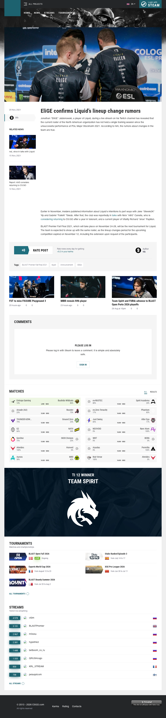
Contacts (76, 707)
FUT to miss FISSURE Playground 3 (27, 300)
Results (153, 392)
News (37, 13)
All (145, 392)
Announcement (66, 265)
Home (27, 13)
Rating (65, 707)
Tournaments (67, 13)
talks (114, 215)
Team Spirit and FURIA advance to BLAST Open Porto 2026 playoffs (134, 302)
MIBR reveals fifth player (74, 300)
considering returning (52, 219)
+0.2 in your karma (65, 252)
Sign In (83, 364)
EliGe (79, 265)
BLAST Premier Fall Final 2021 (34, 265)
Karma (55, 707)
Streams (49, 13)
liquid (54, 265)
